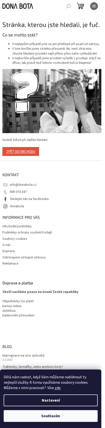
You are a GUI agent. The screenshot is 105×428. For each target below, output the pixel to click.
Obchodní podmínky (17, 226)
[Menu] (94, 6)
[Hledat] (68, 6)
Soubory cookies (14, 238)
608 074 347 (18, 191)
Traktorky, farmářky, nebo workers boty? (32, 367)
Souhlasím (50, 416)
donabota (17, 206)
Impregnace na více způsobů (23, 355)
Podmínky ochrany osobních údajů (27, 232)
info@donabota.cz (23, 184)
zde (58, 388)
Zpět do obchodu (20, 151)
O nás (6, 245)
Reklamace (10, 263)
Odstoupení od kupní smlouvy (24, 257)
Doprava (8, 251)
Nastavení (51, 400)
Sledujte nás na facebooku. (29, 199)
